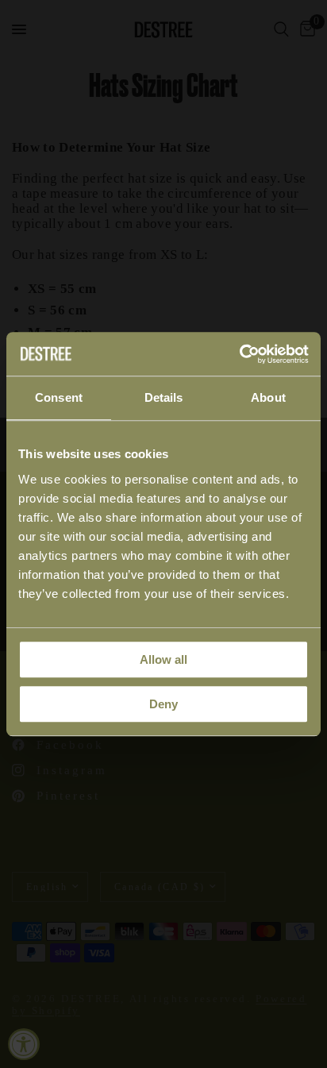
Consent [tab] (59, 397)
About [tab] (268, 397)
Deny (163, 704)
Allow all (163, 659)
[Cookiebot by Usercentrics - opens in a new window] (239, 354)
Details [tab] (163, 397)
